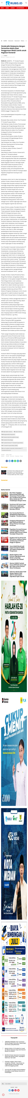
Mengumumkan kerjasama (9, 434)
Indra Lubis (9, 454)
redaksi (5, 55)
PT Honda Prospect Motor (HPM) (10, 445)
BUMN (7, 8)
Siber (16, 1087)
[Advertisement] (14, 24)
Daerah (13, 8)
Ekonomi (10, 40)
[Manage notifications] (3, 1095)
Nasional (17, 40)
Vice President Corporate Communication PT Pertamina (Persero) (12, 449)
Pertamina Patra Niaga (8, 440)
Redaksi (12, 1087)
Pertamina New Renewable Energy (10, 437)
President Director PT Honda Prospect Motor (13, 442)
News (2, 8)
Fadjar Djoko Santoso (7, 431)
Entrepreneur (20, 8)
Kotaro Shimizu (18, 431)
